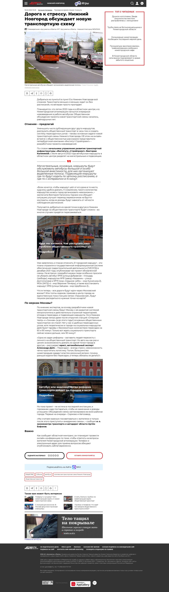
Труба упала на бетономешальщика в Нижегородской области (125, 28)
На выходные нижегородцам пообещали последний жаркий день (124, 38)
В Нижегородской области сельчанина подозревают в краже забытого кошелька (124, 58)
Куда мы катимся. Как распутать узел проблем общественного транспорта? (65, 245)
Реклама (77, 547)
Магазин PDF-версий (91, 547)
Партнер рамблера (61, 582)
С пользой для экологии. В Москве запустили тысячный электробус (46, 507)
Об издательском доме (49, 547)
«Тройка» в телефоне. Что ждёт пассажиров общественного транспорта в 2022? (86, 507)
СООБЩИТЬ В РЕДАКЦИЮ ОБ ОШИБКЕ (99, 549)
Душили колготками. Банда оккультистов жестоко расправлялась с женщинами (124, 18)
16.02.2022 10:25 (30, 10)
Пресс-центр (66, 547)
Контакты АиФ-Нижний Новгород (70, 549)
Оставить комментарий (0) (84, 455)
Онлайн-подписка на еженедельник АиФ (118, 547)
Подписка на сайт (47, 549)
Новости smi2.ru (33, 539)
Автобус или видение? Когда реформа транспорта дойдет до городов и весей (65, 389)
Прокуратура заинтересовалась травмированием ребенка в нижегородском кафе (124, 48)
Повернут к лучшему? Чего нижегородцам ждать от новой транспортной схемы (47, 499)
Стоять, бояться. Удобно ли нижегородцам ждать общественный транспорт (85, 499)
